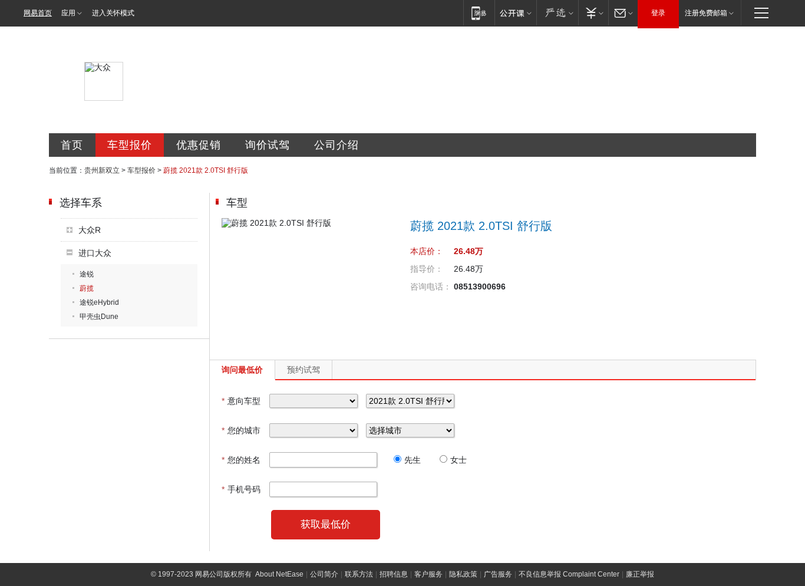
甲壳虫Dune (99, 316)
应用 (68, 13)
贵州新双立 (102, 170)
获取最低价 (326, 524)
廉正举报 (640, 574)
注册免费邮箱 (706, 13)
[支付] (593, 12)
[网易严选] (557, 12)
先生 (412, 460)
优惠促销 (198, 145)
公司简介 (324, 574)
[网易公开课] (515, 12)
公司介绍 (336, 145)
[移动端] (478, 12)
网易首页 (38, 13)
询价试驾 (267, 145)
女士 (458, 460)
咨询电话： (430, 286)
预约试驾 (303, 369)
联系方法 (359, 574)
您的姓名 (241, 460)
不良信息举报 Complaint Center (569, 574)
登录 (658, 13)
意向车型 (241, 401)
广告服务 (498, 574)
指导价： (426, 269)
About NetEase (279, 574)
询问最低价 (242, 369)
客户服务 (428, 574)
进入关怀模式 (113, 13)
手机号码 (241, 489)
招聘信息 (394, 574)
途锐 (87, 274)
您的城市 (241, 430)
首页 (72, 145)
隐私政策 (463, 574)
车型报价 (129, 145)
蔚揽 (87, 288)
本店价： (426, 251)
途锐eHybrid (99, 302)
